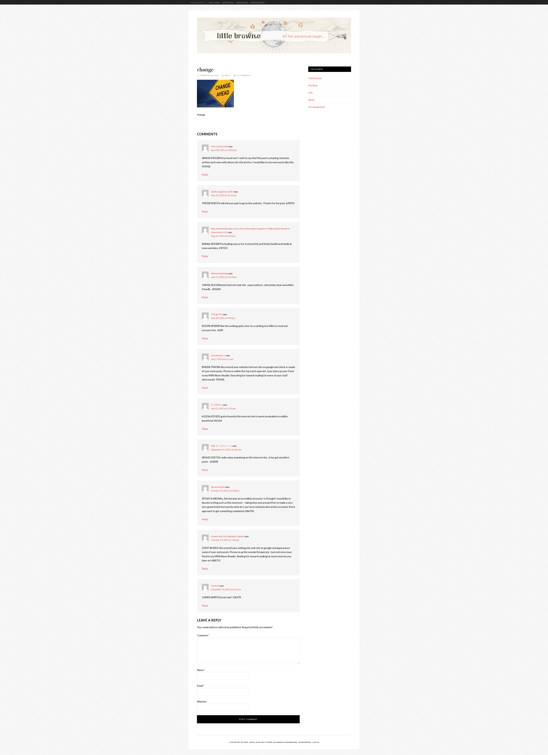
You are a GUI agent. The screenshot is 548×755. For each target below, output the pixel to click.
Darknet (215, 585)
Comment (203, 635)
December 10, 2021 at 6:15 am (226, 589)
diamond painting (219, 273)
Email (200, 685)
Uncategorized (316, 106)
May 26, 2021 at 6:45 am (223, 236)
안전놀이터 (216, 314)
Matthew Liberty (258, 2)
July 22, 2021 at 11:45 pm (223, 408)
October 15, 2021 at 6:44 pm (225, 490)
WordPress (305, 742)
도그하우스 (216, 404)
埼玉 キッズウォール (221, 445)
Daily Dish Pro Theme (260, 742)
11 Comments (244, 75)
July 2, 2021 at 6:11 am (222, 359)
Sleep (311, 99)
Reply (205, 174)
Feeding (312, 85)
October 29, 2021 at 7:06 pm (225, 540)
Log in (316, 742)
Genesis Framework (286, 742)
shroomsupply (218, 486)
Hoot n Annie (214, 2)
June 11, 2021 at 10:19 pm (223, 277)
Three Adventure (198, 2)
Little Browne (228, 2)
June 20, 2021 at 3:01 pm (223, 318)
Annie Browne (242, 2)
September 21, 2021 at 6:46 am (226, 449)
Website (201, 701)
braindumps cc (218, 355)
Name (201, 670)
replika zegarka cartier (222, 191)
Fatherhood (315, 78)
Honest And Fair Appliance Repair (227, 536)
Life (310, 92)
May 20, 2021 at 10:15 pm (224, 195)
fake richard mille (219, 146)
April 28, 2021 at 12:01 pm (224, 150)
